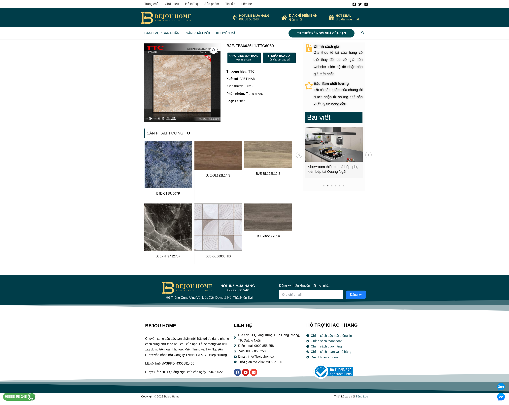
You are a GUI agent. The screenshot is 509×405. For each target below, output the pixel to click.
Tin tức (230, 4)
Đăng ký (356, 294)
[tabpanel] (334, 152)
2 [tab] (328, 185)
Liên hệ (246, 4)
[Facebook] (354, 4)
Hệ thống (191, 4)
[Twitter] (360, 4)
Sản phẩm (211, 4)
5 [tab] (340, 185)
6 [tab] (344, 185)
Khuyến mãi (226, 33)
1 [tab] (324, 185)
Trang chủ (151, 4)
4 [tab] (336, 185)
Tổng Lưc (362, 396)
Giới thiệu (172, 4)
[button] (299, 155)
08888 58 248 (16, 396)
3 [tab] (332, 185)
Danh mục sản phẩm (162, 33)
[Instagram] (366, 4)
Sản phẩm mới (198, 33)
